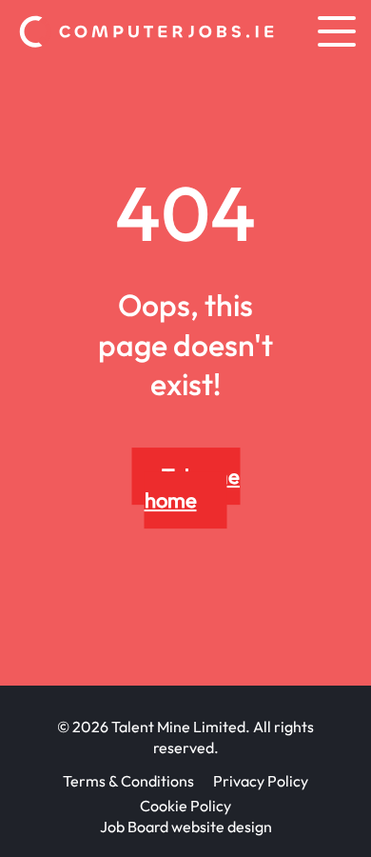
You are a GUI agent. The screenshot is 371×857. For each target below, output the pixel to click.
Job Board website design (186, 826)
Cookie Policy (185, 805)
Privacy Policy (260, 780)
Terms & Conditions (128, 780)
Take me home (192, 488)
